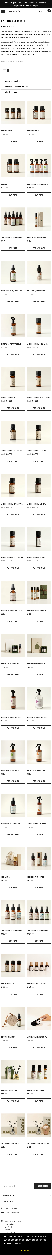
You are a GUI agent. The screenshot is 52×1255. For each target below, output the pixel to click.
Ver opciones (39, 248)
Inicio (3, 61)
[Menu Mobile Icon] (3, 11)
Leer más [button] (18, 1243)
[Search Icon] (40, 11)
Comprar (13, 141)
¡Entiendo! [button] (26, 1250)
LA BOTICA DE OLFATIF (15, 61)
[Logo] (14, 11)
